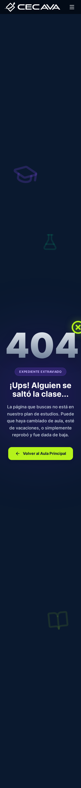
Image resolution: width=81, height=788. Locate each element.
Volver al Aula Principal (44, 453)
